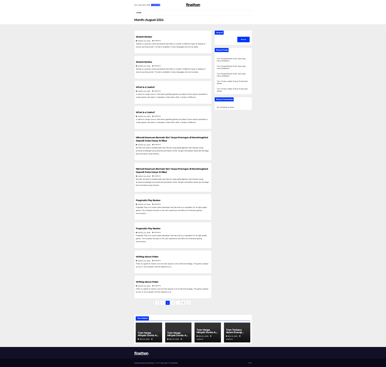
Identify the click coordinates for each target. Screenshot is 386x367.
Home (138, 13)
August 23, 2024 (144, 204)
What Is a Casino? (145, 87)
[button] (251, 13)
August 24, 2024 (144, 91)
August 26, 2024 (144, 40)
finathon (193, 5)
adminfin (157, 40)
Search (219, 33)
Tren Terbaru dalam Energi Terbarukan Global (237, 332)
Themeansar (174, 363)
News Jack (164, 363)
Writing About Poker (147, 256)
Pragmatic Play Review (148, 200)
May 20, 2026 (145, 339)
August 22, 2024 (144, 260)
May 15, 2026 (233, 336)
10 (183, 303)
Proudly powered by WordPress (144, 363)
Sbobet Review (144, 36)
